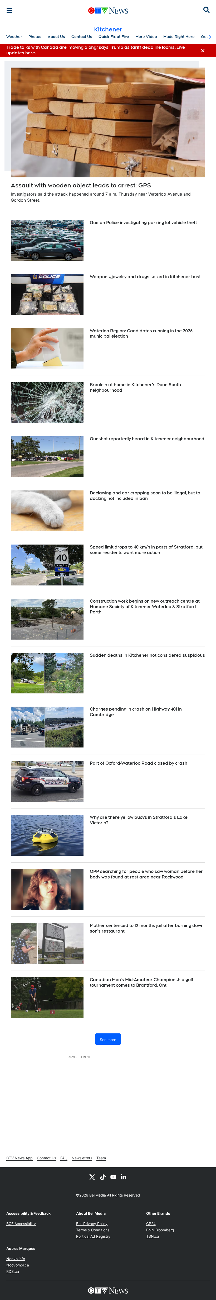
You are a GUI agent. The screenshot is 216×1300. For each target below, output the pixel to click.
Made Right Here (179, 37)
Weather (14, 37)
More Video (146, 37)
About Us (56, 37)
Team (101, 1158)
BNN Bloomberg (160, 1230)
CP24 (151, 1223)
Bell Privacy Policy (91, 1223)
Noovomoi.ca (17, 1265)
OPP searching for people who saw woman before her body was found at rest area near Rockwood (146, 874)
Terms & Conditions (92, 1230)
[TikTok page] (103, 1177)
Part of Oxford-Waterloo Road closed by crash (138, 763)
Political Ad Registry (93, 1236)
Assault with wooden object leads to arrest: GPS (81, 185)
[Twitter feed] (92, 1177)
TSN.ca (152, 1236)
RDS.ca (12, 1271)
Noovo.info (15, 1258)
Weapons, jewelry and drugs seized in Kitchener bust (145, 276)
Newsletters (82, 1158)
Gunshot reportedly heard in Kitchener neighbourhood (147, 438)
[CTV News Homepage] (108, 10)
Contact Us (81, 37)
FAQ (63, 1158)
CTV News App (19, 1158)
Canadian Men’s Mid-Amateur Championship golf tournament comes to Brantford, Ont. (141, 982)
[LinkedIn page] (124, 1177)
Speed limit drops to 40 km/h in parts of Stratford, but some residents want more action (146, 550)
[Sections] (9, 10)
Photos (34, 37)
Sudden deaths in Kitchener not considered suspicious (147, 655)
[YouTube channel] (113, 1177)
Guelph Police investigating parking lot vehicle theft (143, 222)
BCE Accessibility (21, 1223)
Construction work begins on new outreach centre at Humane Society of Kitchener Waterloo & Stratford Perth (145, 607)
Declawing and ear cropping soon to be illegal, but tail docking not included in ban (146, 495)
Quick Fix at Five (114, 37)
